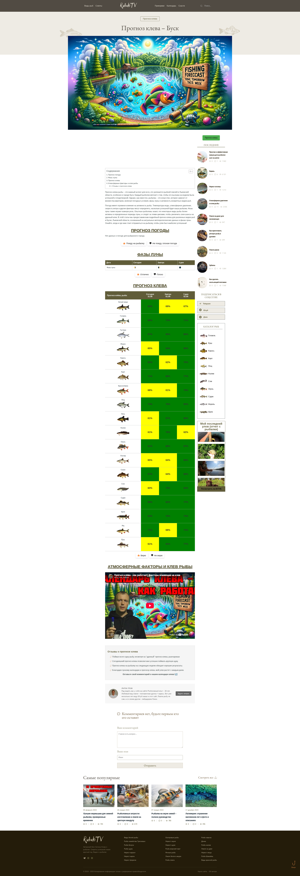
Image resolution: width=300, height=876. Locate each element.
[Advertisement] (150, 153)
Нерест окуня (170, 841)
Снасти (181, 6)
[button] (189, 171)
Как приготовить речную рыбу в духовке (215, 234)
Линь (123, 414)
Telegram (206, 304)
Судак (123, 498)
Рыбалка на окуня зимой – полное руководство (163, 815)
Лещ (123, 400)
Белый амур (123, 302)
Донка (203, 841)
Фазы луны (112, 178)
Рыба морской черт (172, 849)
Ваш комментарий (127, 727)
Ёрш (123, 540)
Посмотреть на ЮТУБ (211, 489)
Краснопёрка (123, 386)
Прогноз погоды (114, 175)
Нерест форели (130, 860)
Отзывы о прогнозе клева (122, 186)
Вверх (293, 867)
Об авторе (213, 871)
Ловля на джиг (206, 849)
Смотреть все (205, 777)
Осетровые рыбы (172, 837)
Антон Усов (127, 688)
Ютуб (205, 310)
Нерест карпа (129, 856)
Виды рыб (88, 6)
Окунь (123, 442)
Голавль (123, 316)
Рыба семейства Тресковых (134, 841)
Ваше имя (122, 751)
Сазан (123, 470)
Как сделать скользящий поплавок (217, 280)
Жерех (123, 344)
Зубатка (212, 265)
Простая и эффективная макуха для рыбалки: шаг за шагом (218, 155)
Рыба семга (169, 860)
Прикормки (159, 6)
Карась (123, 358)
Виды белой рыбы (131, 837)
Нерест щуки (170, 845)
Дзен (205, 317)
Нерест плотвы (215, 187)
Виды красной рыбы (209, 860)
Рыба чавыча (206, 837)
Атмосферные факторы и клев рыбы (123, 183)
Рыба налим (206, 845)
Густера (123, 330)
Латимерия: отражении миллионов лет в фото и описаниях (197, 817)
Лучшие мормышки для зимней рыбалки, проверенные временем (98, 817)
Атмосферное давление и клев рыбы (218, 202)
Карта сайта (202, 871)
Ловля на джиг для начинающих (216, 217)
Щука (123, 512)
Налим (123, 428)
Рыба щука (128, 849)
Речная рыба (170, 852)
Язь (123, 526)
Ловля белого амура (173, 856)
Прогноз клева (150, 19)
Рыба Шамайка (207, 856)
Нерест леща (206, 852)
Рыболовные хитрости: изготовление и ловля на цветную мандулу (129, 817)
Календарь (171, 6)
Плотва (123, 456)
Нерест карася (129, 852)
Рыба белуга (129, 845)
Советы (99, 6)
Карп (123, 372)
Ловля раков (214, 250)
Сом (123, 484)
